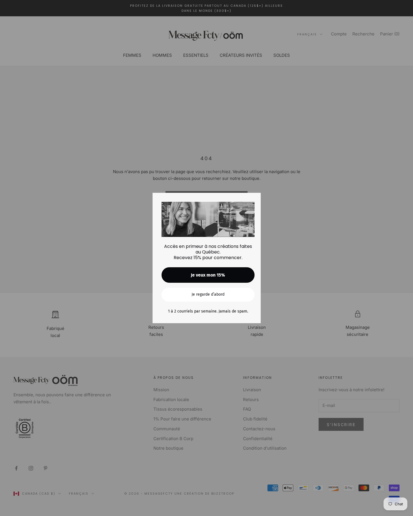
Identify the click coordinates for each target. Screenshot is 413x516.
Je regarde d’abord (208, 294)
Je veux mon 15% (208, 275)
